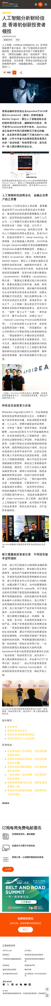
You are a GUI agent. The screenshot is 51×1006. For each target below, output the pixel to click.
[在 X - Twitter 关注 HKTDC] (8, 984)
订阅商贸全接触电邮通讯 (12, 959)
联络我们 (6, 955)
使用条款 (6, 965)
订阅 (9, 869)
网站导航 (28, 970)
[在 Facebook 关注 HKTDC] (4, 984)
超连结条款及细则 (9, 970)
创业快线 (12, 726)
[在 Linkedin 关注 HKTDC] (12, 984)
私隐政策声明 (30, 965)
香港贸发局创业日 (17, 730)
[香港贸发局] (26, 946)
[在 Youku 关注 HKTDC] (30, 984)
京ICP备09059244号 (10, 974)
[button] (46, 4)
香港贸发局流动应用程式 (34, 955)
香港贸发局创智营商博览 (21, 734)
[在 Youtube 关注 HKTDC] (25, 984)
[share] (47, 989)
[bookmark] (47, 995)
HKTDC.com (7, 951)
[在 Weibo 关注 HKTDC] (17, 984)
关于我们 (28, 951)
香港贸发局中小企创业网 (21, 738)
